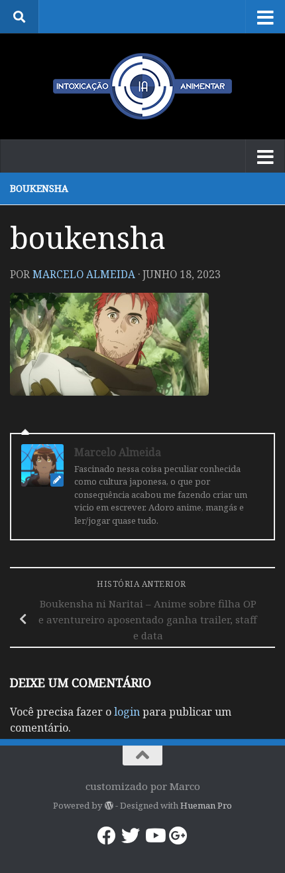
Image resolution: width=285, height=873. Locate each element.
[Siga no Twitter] (130, 836)
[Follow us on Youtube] (154, 836)
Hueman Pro (206, 805)
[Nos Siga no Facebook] (106, 836)
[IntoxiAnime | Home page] (142, 86)
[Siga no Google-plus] (178, 836)
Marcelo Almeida (83, 274)
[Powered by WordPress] (108, 805)
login (127, 711)
